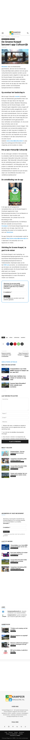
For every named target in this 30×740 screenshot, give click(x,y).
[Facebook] (7, 344)
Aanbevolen (13, 454)
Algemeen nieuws (15, 36)
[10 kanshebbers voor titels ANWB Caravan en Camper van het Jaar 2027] (5, 370)
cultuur (10, 337)
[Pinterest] (15, 344)
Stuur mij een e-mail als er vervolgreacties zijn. (14, 436)
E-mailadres (8, 292)
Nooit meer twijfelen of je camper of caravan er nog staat (18, 377)
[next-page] (5, 391)
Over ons (11, 732)
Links (6, 732)
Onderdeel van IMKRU (15, 735)
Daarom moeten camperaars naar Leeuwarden (6, 355)
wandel (17, 96)
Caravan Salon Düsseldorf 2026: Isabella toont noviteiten (18, 385)
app (7, 337)
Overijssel (5, 226)
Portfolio (21, 734)
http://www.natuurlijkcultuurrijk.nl (16, 238)
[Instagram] (8, 726)
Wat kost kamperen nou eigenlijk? (19, 635)
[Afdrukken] (22, 344)
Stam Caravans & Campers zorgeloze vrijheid (23, 355)
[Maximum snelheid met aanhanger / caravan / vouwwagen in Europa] (5, 644)
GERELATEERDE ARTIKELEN (9, 362)
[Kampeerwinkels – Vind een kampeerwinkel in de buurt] (5, 453)
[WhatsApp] (18, 344)
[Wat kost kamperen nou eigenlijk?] (5, 637)
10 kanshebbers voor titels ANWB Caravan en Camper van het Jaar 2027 (19, 370)
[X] (11, 344)
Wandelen (12, 39)
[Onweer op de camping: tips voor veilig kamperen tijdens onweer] (5, 475)
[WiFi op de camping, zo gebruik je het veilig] (5, 652)
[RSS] (17, 726)
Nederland (10, 232)
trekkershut (16, 337)
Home (3, 36)
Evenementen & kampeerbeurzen (17, 461)
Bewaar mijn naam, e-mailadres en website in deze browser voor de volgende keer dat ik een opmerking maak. (14, 427)
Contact (16, 732)
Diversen (8, 36)
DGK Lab (6, 265)
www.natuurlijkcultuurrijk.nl (14, 141)
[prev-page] (2, 391)
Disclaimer (21, 732)
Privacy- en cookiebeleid (11, 734)
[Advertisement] (15, 15)
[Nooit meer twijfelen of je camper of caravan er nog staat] (5, 377)
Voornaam (7, 288)
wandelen (23, 337)
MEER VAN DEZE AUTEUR (8, 365)
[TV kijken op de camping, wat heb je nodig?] (5, 630)
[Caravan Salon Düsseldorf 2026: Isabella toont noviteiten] (5, 385)
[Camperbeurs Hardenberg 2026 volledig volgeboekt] (5, 460)
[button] (2, 33)
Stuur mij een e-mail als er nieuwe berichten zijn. (15, 438)
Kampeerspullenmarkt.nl (14, 611)
